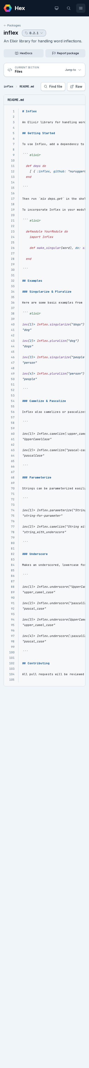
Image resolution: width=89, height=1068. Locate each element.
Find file (55, 86)
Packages (14, 25)
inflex (11, 32)
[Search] (69, 8)
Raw (79, 86)
